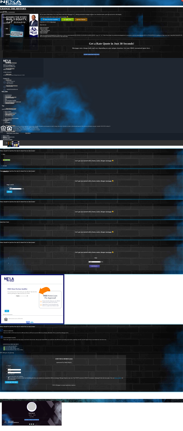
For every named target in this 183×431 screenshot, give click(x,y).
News (6, 12)
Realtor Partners (8, 119)
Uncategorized (11, 12)
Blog (6, 99)
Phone (9, 371)
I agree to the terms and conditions (15, 376)
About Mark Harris (9, 115)
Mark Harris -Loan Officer (13, 133)
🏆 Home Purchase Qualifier (50, 19)
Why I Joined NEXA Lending (11, 118)
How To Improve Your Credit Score (13, 101)
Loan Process (8, 96)
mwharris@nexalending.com (12, 89)
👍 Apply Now (67, 19)
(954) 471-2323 (10, 86)
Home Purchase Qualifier (10, 100)
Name (9, 365)
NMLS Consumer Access (10, 113)
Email (9, 368)
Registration (7, 122)
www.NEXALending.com (9, 66)
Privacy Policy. (118, 378)
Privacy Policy (8, 111)
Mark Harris (53, 22)
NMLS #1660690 (7, 69)
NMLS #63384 (8, 114)
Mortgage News (5, 109)
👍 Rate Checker (80, 19)
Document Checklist (9, 97)
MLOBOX (27, 133)
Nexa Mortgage (12, 109)
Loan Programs (8, 95)
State (11, 187)
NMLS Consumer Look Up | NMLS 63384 (16, 318)
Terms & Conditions (9, 103)
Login (6, 121)
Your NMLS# (11, 374)
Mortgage (2, 12)
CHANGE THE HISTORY (13, 8)
